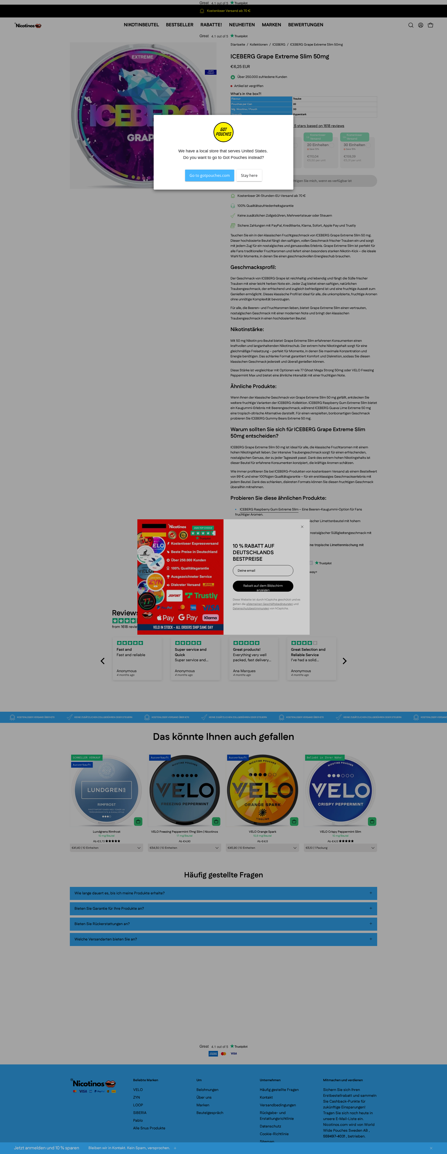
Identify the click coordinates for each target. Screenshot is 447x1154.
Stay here (249, 175)
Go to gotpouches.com (210, 175)
